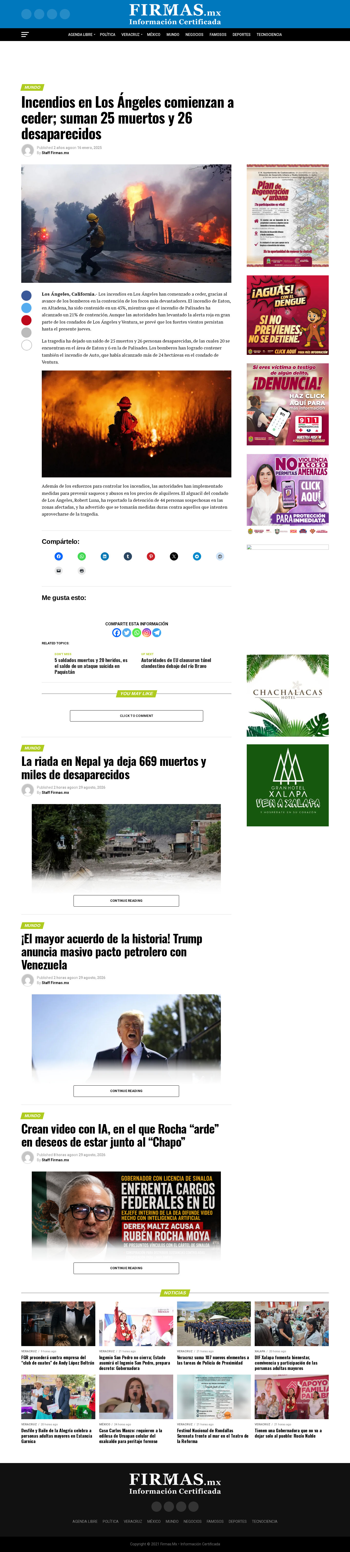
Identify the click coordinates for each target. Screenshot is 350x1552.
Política (107, 35)
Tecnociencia (269, 35)
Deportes (242, 35)
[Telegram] (156, 632)
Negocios (194, 35)
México (153, 35)
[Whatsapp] (136, 632)
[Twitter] (126, 632)
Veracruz (130, 35)
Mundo (173, 35)
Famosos (218, 35)
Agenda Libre (80, 35)
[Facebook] (116, 632)
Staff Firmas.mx (55, 153)
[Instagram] (146, 632)
